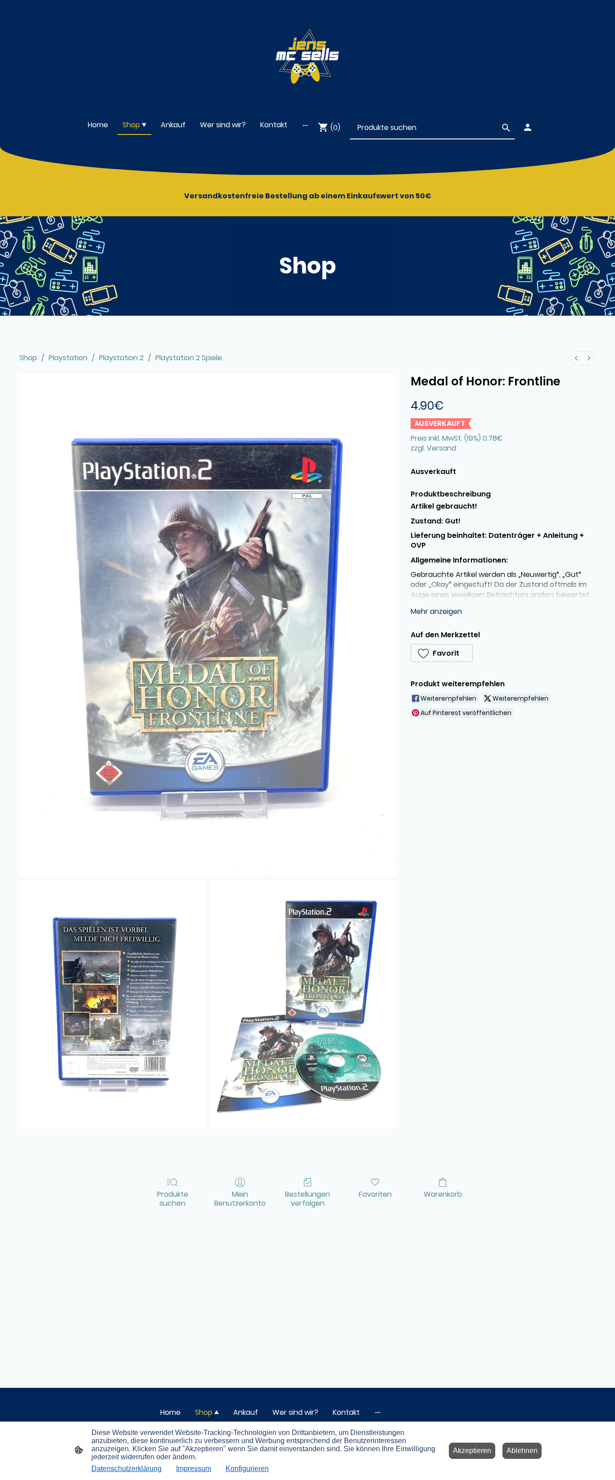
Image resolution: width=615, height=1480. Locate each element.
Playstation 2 (121, 358)
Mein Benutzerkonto (240, 1198)
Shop (28, 358)
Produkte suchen (172, 1198)
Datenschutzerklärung (126, 1468)
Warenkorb (443, 1193)
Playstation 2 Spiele (188, 358)
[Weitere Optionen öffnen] (305, 125)
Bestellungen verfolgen (307, 1198)
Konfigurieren (247, 1468)
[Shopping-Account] (527, 127)
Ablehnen (522, 1450)
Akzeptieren (472, 1450)
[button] (442, 653)
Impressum (193, 1468)
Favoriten (375, 1193)
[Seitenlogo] (307, 53)
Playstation (68, 358)
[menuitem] (576, 358)
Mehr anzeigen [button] (436, 611)
